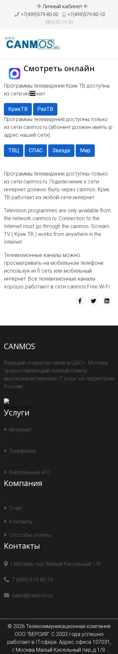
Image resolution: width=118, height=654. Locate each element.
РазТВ (45, 109)
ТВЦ (13, 150)
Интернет (20, 430)
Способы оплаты (30, 535)
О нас (16, 508)
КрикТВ (18, 109)
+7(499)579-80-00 (39, 14)
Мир (85, 150)
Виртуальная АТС (29, 472)
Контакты (20, 521)
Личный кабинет (62, 6)
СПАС (36, 150)
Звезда (61, 150)
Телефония (22, 451)
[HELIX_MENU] (32, 93)
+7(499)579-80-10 (86, 14)
